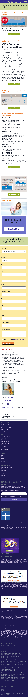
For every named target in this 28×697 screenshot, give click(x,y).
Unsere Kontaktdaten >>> (8, 645)
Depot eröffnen (14, 229)
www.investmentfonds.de (14, 406)
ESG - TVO (3, 475)
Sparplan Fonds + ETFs (6, 427)
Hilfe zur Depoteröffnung (6, 467)
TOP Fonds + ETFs (5, 426)
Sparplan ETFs (4, 429)
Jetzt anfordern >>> (8, 343)
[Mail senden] (12, 1)
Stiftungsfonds (4, 449)
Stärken (3, 455)
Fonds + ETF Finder (5, 424)
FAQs (2, 468)
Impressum (3, 461)
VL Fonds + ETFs (5, 443)
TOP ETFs (3, 446)
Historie (3, 456)
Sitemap (3, 473)
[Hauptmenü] (25, 1)
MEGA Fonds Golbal (5, 441)
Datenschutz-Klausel (18, 339)
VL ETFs (3, 444)
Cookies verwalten (5, 472)
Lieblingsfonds (4, 439)
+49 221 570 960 (10, 397)
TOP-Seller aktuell (5, 436)
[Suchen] (19, 1)
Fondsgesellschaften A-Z (7, 431)
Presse (2, 458)
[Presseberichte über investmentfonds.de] (5, 514)
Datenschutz (4, 470)
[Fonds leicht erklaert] (14, 576)
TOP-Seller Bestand (5, 438)
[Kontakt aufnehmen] (16, 1)
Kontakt (3, 460)
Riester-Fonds (4, 448)
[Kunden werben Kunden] (8, 1)
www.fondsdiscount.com (8, 407)
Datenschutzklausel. (16, 496)
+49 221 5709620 (8, 400)
